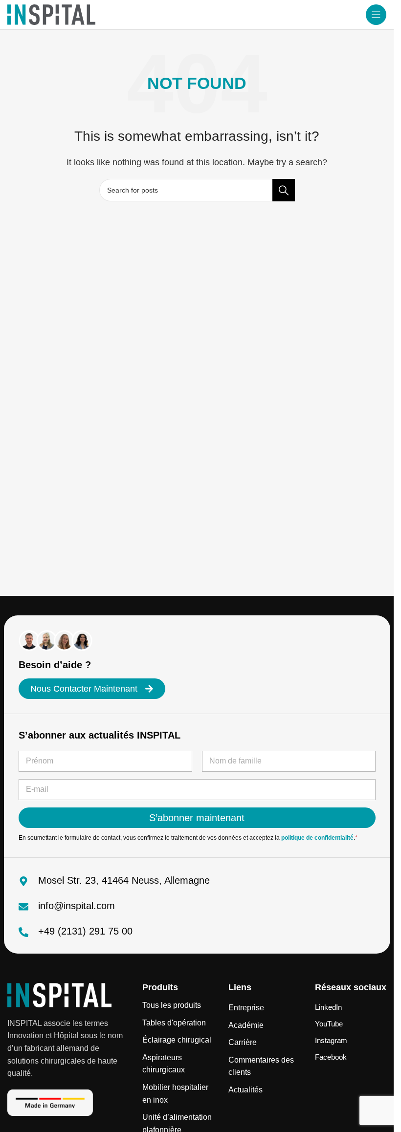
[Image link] (59, 994)
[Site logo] (51, 14)
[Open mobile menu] (376, 14)
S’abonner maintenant (197, 817)
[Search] (283, 190)
